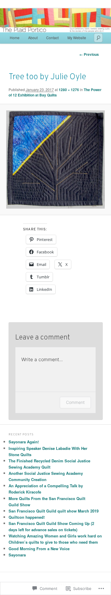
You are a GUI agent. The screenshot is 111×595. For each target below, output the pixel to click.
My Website (76, 37)
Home (15, 37)
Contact (52, 37)
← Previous (89, 54)
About (33, 37)
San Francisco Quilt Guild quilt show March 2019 (54, 511)
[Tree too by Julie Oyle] (55, 159)
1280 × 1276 (69, 89)
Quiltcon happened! (27, 517)
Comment (75, 402)
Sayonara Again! (24, 442)
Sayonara (17, 555)
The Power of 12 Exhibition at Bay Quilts (55, 92)
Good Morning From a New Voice (39, 548)
